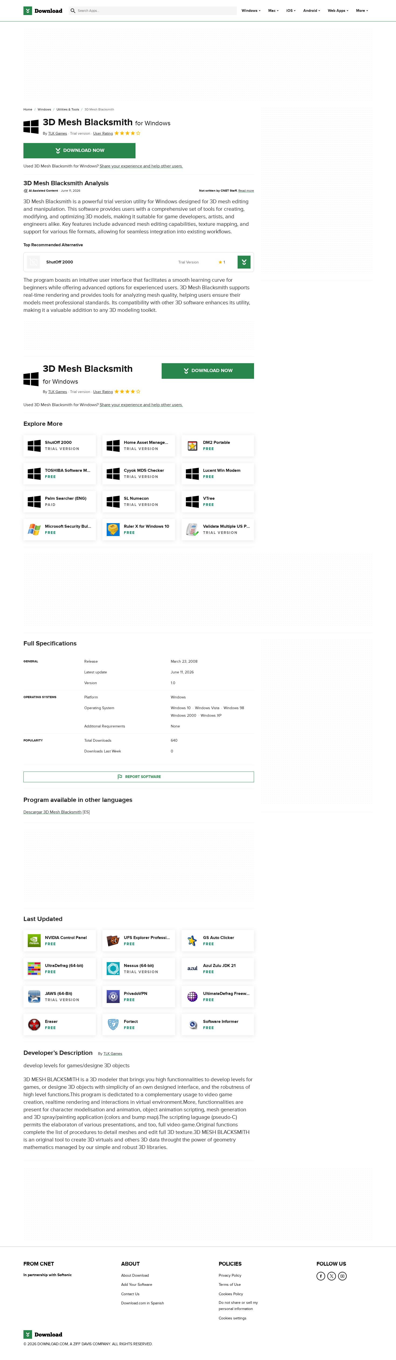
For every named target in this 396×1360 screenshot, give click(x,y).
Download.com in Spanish (142, 1303)
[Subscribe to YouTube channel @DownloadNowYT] (342, 1276)
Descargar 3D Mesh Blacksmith (52, 812)
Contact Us (130, 1293)
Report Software (143, 776)
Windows (250, 11)
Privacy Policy (230, 1275)
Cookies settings (232, 1318)
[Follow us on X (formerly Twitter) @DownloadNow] (331, 1276)
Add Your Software (136, 1284)
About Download (135, 1275)
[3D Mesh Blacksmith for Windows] (31, 126)
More (360, 10)
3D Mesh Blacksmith (107, 122)
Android (310, 11)
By (55, 133)
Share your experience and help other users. (141, 166)
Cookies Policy (231, 1293)
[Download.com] (42, 10)
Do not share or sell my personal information (238, 1305)
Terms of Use (230, 1284)
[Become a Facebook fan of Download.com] (321, 1276)
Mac (272, 11)
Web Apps (336, 11)
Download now (84, 151)
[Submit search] (73, 10)
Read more (246, 190)
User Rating (103, 133)
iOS (289, 11)
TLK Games (112, 1053)
